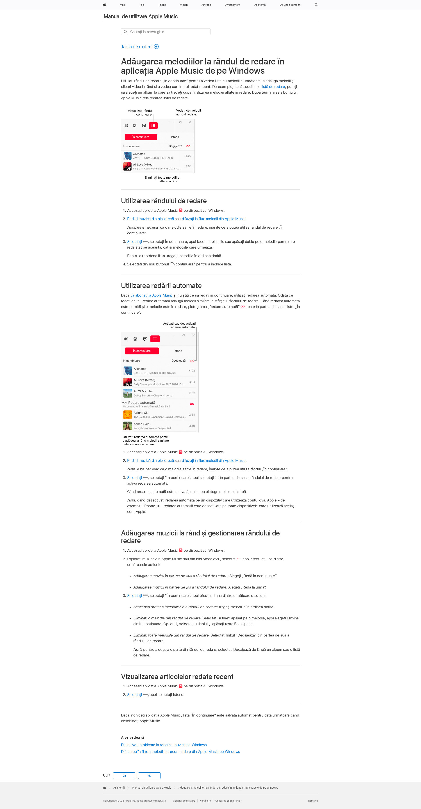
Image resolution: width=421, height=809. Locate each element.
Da (124, 775)
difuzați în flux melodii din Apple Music (214, 219)
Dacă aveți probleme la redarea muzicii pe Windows (164, 745)
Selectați (134, 241)
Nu (149, 775)
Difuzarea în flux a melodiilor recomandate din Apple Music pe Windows (180, 751)
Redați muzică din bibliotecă (150, 219)
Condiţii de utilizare (184, 800)
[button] (316, 5)
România (313, 800)
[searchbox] (165, 31)
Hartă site (205, 800)
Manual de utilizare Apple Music (141, 16)
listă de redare (273, 86)
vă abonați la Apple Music (151, 295)
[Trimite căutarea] (125, 32)
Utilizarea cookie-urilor (228, 800)
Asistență (119, 787)
